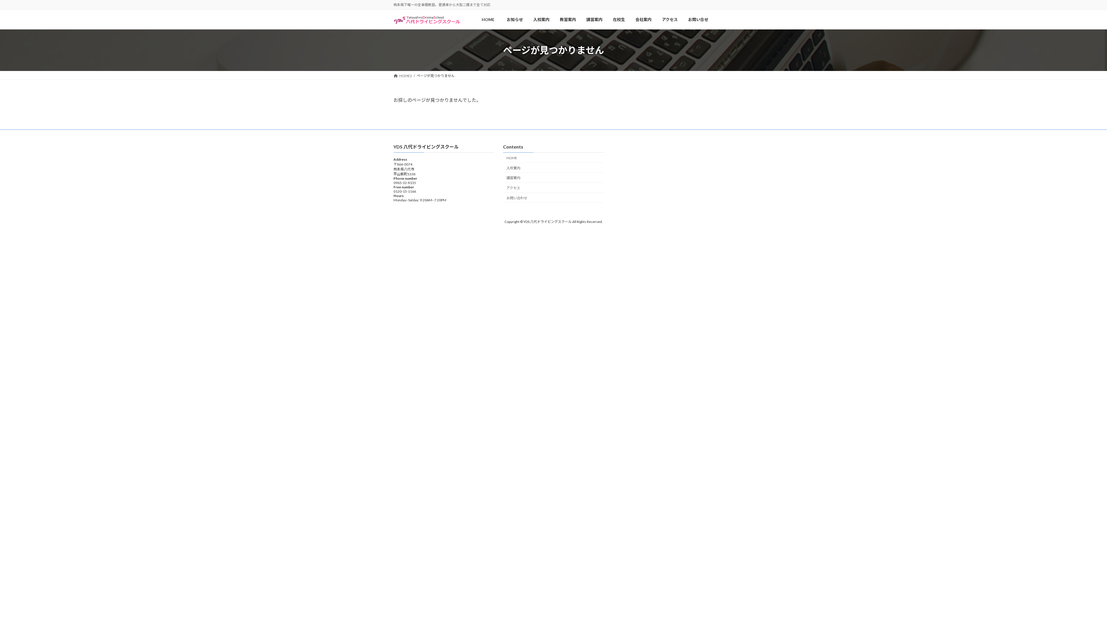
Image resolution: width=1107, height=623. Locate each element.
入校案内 (513, 168)
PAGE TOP (1078, 598)
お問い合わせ (517, 198)
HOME (514, 157)
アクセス (513, 188)
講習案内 (513, 178)
